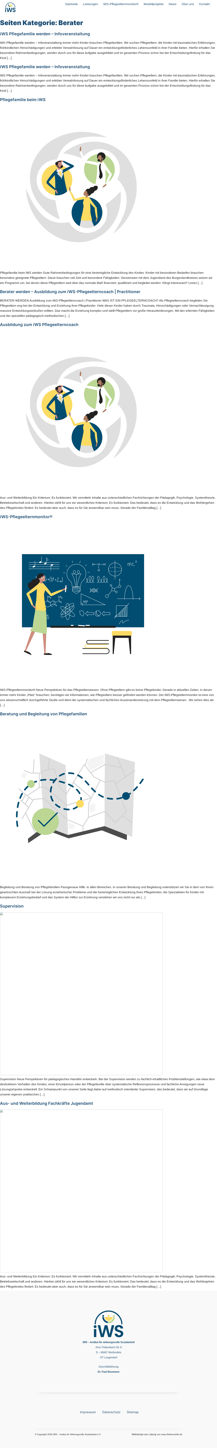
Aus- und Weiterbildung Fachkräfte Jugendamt (46, 1103)
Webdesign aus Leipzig (144, 1434)
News (172, 4)
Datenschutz (111, 1412)
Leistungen (90, 4)
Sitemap (133, 1412)
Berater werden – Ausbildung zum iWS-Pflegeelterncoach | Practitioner (70, 291)
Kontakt (204, 4)
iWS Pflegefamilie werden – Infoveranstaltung (45, 33)
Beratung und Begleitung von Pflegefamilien (43, 713)
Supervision (12, 906)
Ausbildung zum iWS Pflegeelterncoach (39, 324)
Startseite (71, 4)
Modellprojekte (154, 4)
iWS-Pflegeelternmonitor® (121, 4)
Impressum (88, 1412)
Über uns (188, 4)
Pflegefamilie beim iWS (23, 99)
